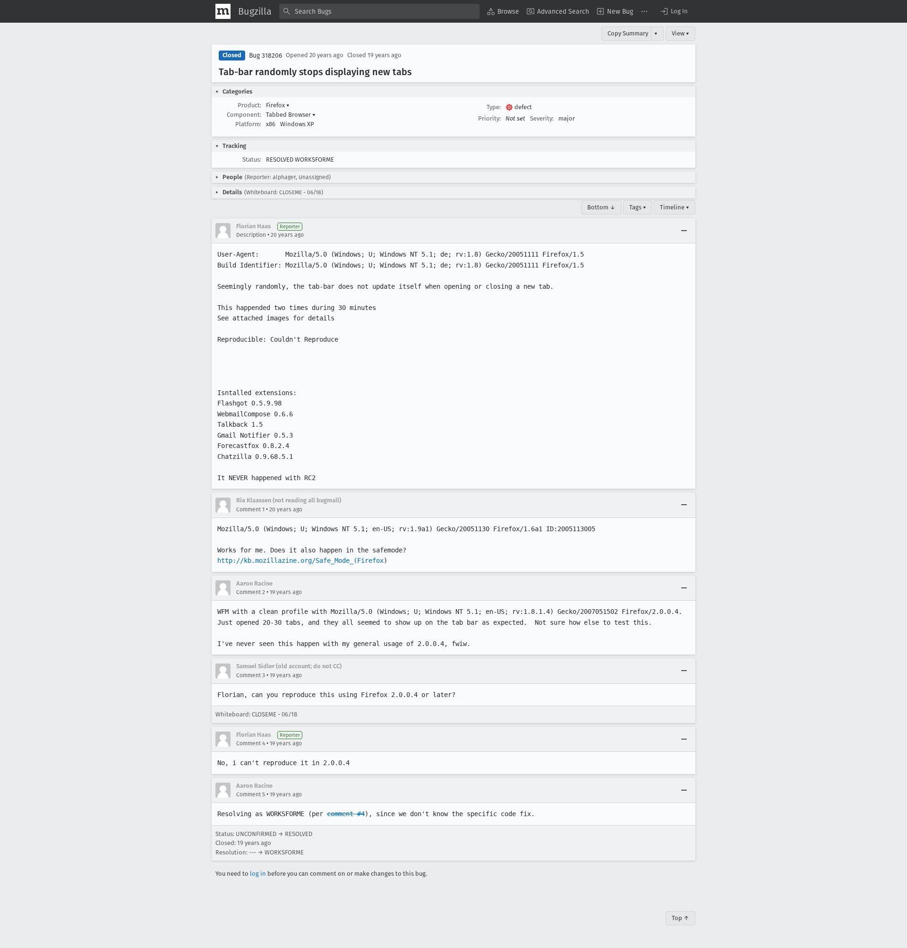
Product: (249, 105)
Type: (494, 107)
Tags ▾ (637, 207)
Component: (244, 114)
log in (258, 873)
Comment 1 (250, 509)
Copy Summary (628, 33)
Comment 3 (250, 675)
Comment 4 (250, 743)
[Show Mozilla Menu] (223, 11)
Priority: (489, 118)
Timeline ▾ (674, 207)
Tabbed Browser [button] (291, 114)
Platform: (248, 124)
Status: (251, 159)
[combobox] (379, 11)
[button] (674, 11)
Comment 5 (250, 794)
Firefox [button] (278, 105)
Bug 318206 (265, 56)
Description (251, 235)
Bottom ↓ (601, 207)
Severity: (542, 118)
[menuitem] (503, 11)
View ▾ (680, 33)
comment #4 (346, 814)
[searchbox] (379, 11)
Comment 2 (250, 592)
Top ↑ (680, 918)
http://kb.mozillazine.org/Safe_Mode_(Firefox (300, 560)
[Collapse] (684, 230)
